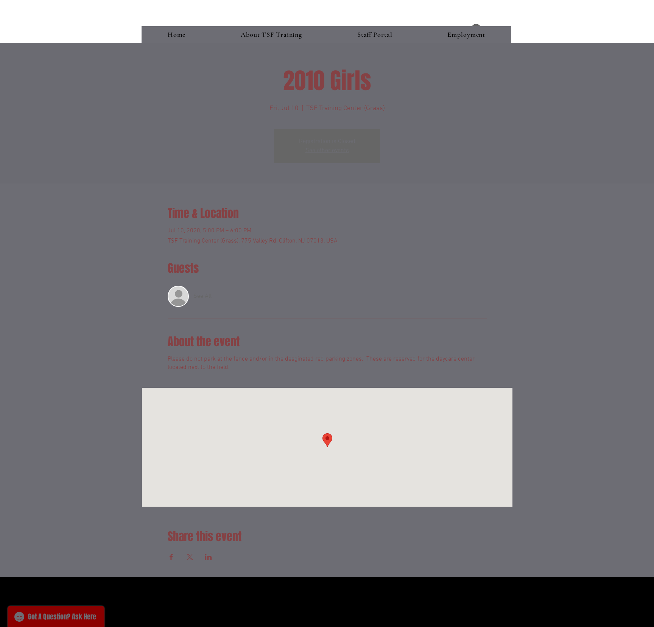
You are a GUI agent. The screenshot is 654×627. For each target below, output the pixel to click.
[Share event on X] (189, 557)
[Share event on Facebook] (171, 557)
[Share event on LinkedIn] (208, 557)
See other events (327, 150)
